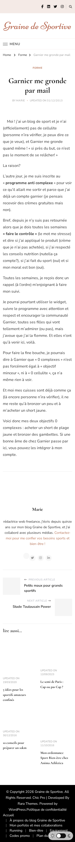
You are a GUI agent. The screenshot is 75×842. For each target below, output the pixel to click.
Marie (20, 100)
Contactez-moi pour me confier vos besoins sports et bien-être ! (38, 538)
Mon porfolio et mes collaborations (36, 825)
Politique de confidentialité (47, 809)
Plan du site (45, 835)
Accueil (8, 815)
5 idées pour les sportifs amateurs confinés (14, 695)
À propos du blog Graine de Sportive (37, 820)
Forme (37, 68)
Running (16, 830)
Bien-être (36, 830)
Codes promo (20, 835)
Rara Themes (28, 803)
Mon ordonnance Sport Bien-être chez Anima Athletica (54, 758)
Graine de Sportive (37, 25)
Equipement (59, 830)
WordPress (17, 809)
